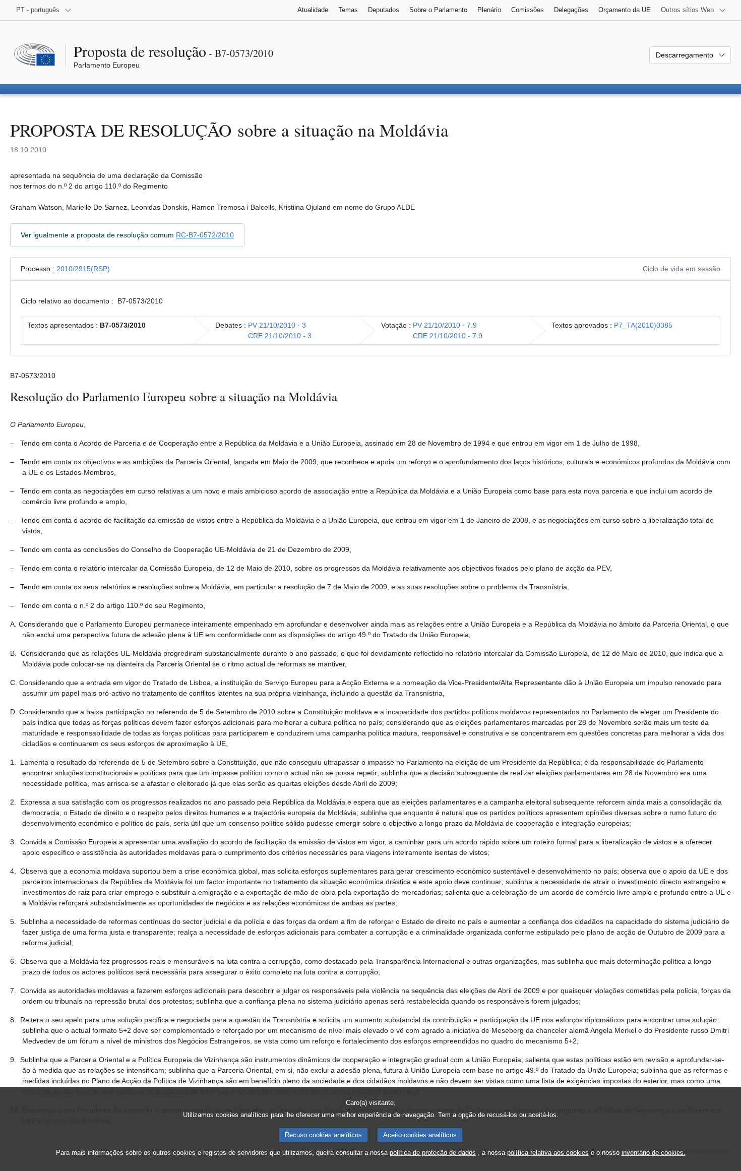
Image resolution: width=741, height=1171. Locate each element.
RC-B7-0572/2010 (205, 235)
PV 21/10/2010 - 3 (277, 325)
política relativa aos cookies (548, 1152)
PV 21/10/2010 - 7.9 (445, 325)
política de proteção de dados (433, 1152)
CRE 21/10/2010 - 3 (280, 336)
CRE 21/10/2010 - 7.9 (447, 336)
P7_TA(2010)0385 (643, 325)
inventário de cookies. (654, 1152)
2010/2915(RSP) (83, 269)
